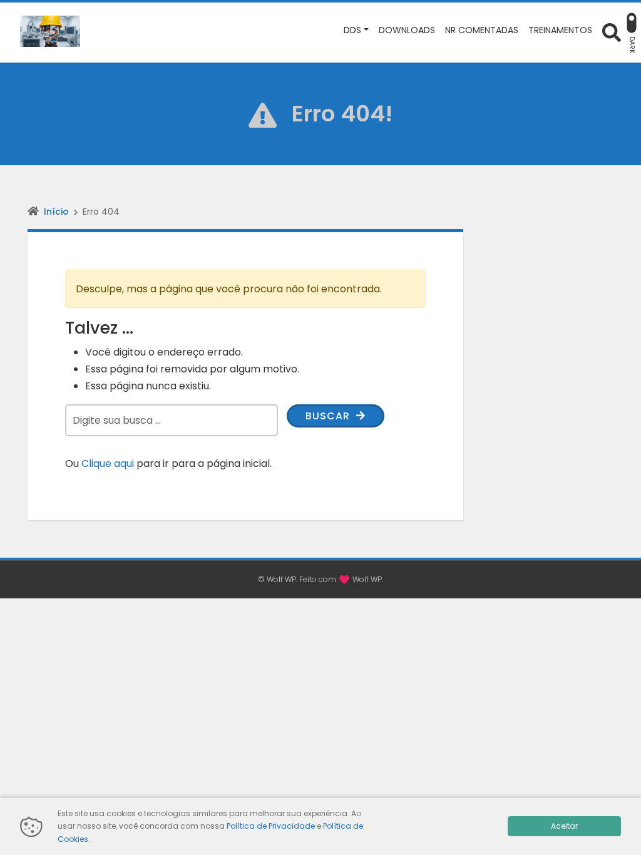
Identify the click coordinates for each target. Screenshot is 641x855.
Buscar (329, 416)
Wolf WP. (367, 579)
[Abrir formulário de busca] (611, 31)
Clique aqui (107, 463)
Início (56, 211)
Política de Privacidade (271, 826)
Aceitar (564, 826)
